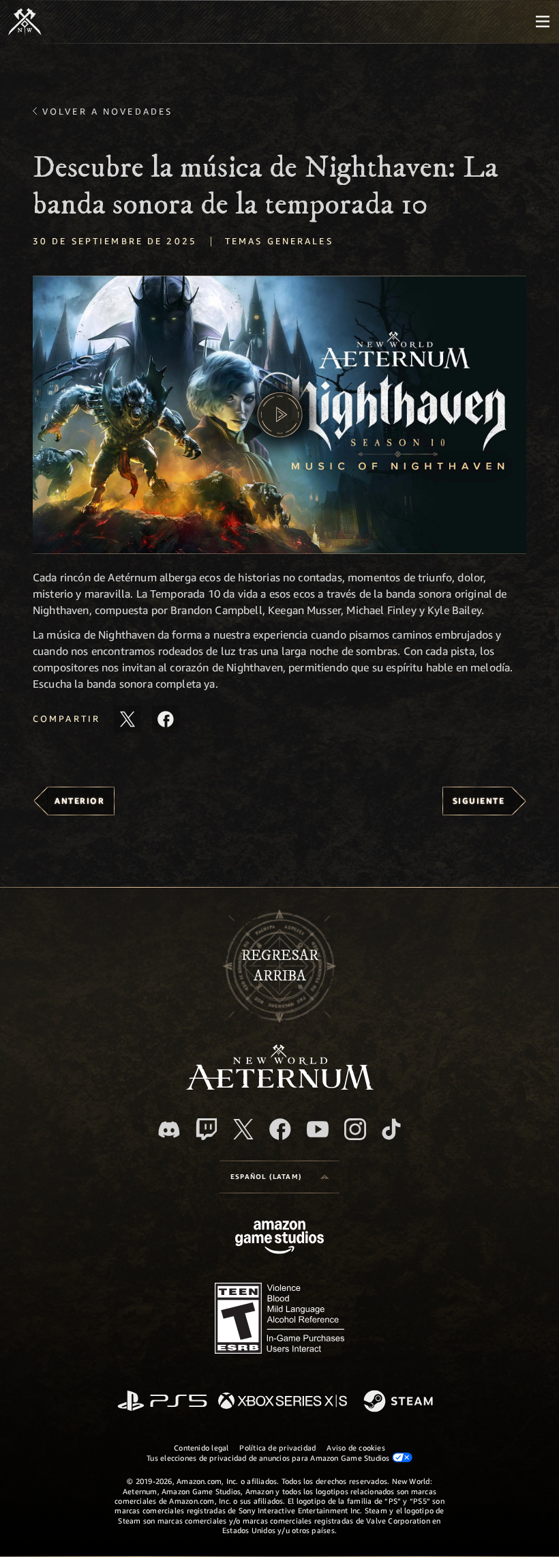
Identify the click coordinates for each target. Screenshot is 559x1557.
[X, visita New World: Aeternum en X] (243, 1129)
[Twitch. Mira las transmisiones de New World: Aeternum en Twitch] (206, 1129)
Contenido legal (201, 1447)
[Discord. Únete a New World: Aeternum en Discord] (169, 1129)
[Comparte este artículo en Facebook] (165, 719)
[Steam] (399, 1402)
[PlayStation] (162, 1402)
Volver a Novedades (107, 111)
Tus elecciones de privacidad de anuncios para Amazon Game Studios (269, 1457)
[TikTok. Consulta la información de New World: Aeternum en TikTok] (391, 1129)
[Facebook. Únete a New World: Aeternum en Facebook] (280, 1129)
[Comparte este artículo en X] (127, 719)
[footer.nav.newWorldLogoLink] (280, 1086)
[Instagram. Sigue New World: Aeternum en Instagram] (355, 1129)
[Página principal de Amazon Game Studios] (279, 1239)
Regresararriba (279, 965)
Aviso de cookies (356, 1447)
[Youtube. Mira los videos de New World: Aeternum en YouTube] (318, 1129)
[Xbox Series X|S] (282, 1402)
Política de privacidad (277, 1447)
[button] (279, 414)
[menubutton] (542, 22)
